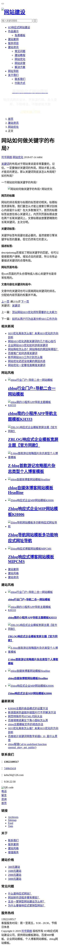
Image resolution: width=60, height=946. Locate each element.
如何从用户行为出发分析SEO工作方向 (34, 318)
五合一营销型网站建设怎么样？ (26, 901)
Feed (10, 823)
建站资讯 (13, 47)
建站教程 (20, 55)
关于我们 (13, 75)
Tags (10, 826)
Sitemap (12, 820)
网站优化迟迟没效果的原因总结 (26, 361)
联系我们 (20, 79)
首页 (10, 119)
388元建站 (14, 867)
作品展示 (13, 31)
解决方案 (20, 67)
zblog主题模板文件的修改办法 (25, 724)
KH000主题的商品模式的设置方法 (28, 708)
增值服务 (13, 852)
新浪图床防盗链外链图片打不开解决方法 (32, 712)
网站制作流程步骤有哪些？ (24, 897)
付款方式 (20, 83)
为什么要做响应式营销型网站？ (26, 905)
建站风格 (13, 573)
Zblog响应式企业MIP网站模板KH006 (30, 693)
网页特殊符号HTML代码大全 (25, 716)
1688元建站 (14, 870)
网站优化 (20, 59)
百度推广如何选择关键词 (22, 353)
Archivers (13, 817)
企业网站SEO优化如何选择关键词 (28, 345)
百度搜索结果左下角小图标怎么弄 (28, 720)
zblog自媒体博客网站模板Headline (28, 678)
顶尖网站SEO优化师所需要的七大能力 (34, 312)
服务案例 (13, 844)
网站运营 (20, 63)
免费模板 (20, 35)
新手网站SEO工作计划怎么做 (25, 357)
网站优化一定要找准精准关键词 (26, 365)
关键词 (5, 163)
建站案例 (13, 39)
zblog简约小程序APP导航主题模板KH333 (32, 617)
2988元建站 (14, 874)
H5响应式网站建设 (19, 27)
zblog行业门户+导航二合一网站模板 (29, 599)
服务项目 (13, 43)
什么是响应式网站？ (20, 893)
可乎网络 (6, 157)
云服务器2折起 (30, 111)
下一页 (25, 301)
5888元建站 (14, 878)
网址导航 (13, 71)
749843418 (10, 768)
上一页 (5, 301)
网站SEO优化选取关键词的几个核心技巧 (32, 341)
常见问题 (20, 51)
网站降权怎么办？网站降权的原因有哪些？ (33, 349)
